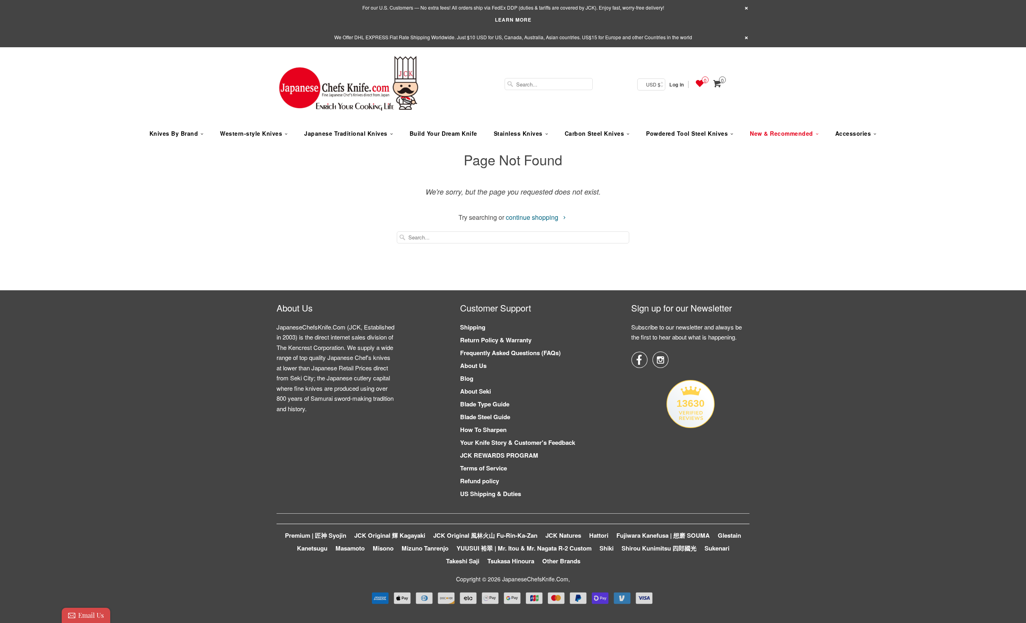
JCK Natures (563, 535)
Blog (466, 378)
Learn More (513, 19)
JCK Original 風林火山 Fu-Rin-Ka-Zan (485, 535)
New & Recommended (781, 133)
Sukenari (717, 548)
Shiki (607, 548)
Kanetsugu (312, 548)
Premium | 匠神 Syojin (315, 535)
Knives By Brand (173, 133)
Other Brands (561, 561)
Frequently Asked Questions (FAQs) (510, 352)
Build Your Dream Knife (443, 133)
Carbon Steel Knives (594, 133)
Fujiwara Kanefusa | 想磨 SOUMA (663, 535)
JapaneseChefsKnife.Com (535, 579)
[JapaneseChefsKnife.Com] (349, 84)
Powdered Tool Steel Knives (687, 133)
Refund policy (479, 480)
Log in (676, 84)
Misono (383, 548)
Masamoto (350, 548)
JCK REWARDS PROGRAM (499, 455)
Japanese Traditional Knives (346, 133)
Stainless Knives (518, 133)
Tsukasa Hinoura (510, 561)
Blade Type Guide (484, 404)
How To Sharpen (483, 429)
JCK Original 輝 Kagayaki (389, 535)
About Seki (475, 391)
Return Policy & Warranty (495, 340)
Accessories (853, 133)
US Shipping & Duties (490, 493)
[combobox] (549, 84)
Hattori (598, 535)
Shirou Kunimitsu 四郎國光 (659, 548)
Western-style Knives (251, 133)
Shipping (472, 327)
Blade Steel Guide (485, 416)
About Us (473, 365)
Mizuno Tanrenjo (425, 548)
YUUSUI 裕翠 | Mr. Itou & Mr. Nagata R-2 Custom (524, 548)
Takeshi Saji (462, 561)
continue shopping (533, 217)
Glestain (729, 535)
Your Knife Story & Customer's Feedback (517, 442)
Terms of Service (483, 468)
